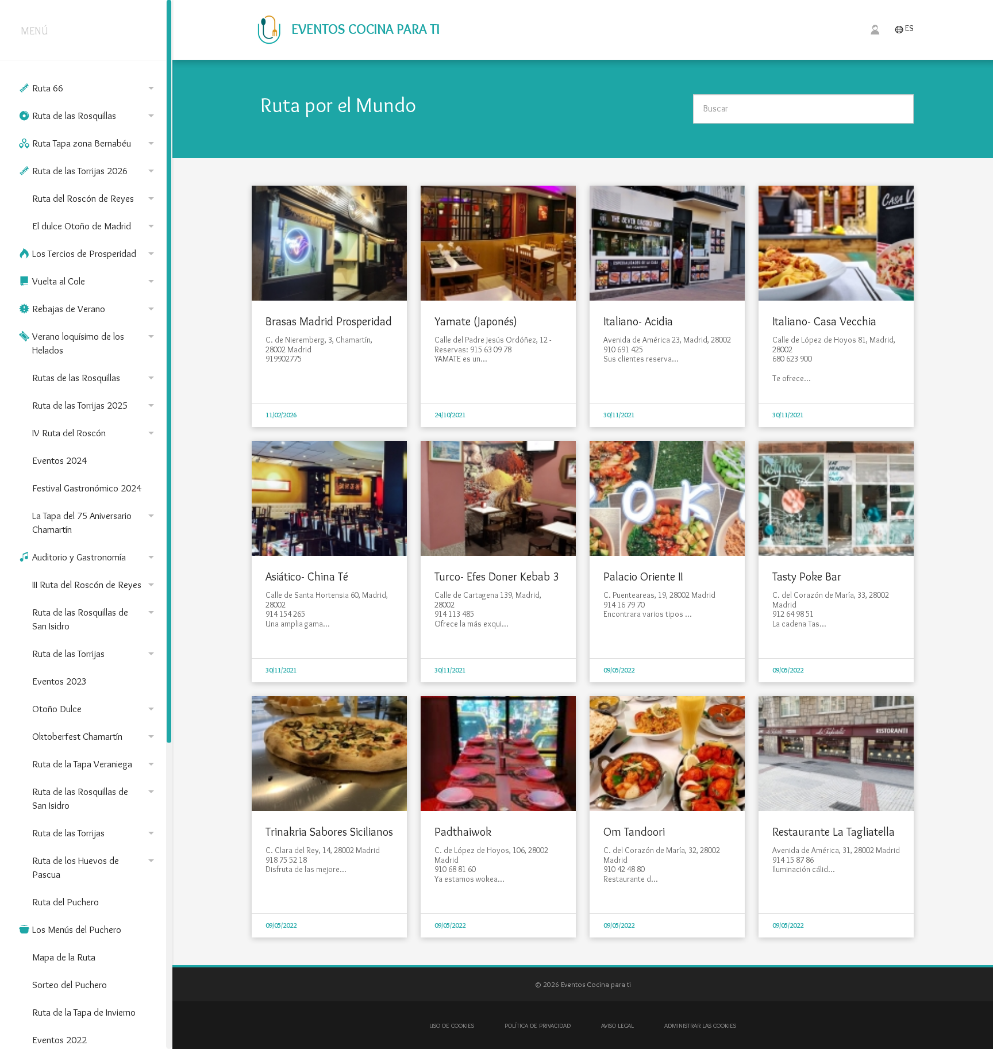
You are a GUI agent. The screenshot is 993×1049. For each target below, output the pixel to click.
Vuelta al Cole (88, 281)
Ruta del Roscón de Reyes (95, 198)
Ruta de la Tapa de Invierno (84, 1012)
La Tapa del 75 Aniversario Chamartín (95, 522)
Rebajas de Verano (88, 309)
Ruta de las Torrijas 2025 (95, 405)
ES (904, 29)
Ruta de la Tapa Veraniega (95, 764)
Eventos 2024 (59, 460)
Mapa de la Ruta (63, 957)
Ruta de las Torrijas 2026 (88, 171)
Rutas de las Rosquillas (95, 378)
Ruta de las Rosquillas (88, 115)
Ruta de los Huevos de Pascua (95, 867)
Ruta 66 (88, 88)
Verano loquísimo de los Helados (88, 342)
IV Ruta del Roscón (95, 433)
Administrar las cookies (700, 1025)
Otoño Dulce (95, 709)
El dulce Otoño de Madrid (95, 226)
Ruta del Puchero (65, 902)
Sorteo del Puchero (69, 984)
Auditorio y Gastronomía (88, 557)
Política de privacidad (538, 1025)
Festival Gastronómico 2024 (86, 488)
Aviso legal (617, 1025)
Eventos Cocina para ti (364, 29)
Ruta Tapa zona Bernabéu (88, 143)
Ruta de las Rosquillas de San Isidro (95, 618)
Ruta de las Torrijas (95, 653)
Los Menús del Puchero (70, 929)
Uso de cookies (451, 1025)
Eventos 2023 (59, 681)
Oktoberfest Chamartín (95, 736)
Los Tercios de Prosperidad (88, 253)
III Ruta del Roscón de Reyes (95, 584)
